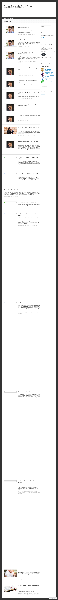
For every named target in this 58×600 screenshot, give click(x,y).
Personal (29, 312)
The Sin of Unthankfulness (25, 40)
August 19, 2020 (20, 75)
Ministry (26, 312)
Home (5, 18)
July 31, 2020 (20, 110)
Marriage (23, 312)
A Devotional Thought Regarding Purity (29, 115)
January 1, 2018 (20, 593)
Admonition (24, 34)
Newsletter (25, 594)
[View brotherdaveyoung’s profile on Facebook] (41, 37)
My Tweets (43, 94)
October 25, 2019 (20, 207)
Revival (32, 312)
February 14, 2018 (20, 579)
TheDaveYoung (47, 72)
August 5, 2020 (20, 98)
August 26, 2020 (20, 61)
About (8, 18)
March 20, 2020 (20, 167)
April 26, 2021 (20, 46)
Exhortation (34, 61)
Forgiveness (33, 34)
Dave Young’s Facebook (46, 86)
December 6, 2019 (20, 184)
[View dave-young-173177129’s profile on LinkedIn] (44, 37)
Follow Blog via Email (46, 44)
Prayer (33, 401)
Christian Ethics (28, 34)
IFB (36, 61)
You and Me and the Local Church (27, 392)
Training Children (36, 312)
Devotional (29, 75)
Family (28, 167)
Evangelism (37, 400)
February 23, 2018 (20, 491)
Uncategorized (20, 313)
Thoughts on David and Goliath (12, 190)
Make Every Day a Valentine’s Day (27, 570)
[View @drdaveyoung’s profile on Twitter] (43, 37)
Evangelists (23, 492)
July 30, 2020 (20, 120)
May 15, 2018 (20, 311)
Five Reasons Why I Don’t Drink (27, 202)
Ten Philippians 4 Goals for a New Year (29, 585)
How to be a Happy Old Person (49, 73)
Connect (11, 18)
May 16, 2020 (20, 151)
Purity (32, 75)
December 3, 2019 (7, 196)
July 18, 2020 (20, 135)
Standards (19, 62)
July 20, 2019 (20, 225)
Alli (45, 69)
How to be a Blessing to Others (48, 70)
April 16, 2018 (20, 400)
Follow (44, 54)
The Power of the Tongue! (25, 303)
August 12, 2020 (20, 86)
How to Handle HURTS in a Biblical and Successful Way (28, 26)
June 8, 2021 (20, 34)
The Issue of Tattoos (50, 81)
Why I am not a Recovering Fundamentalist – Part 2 (25, 52)
